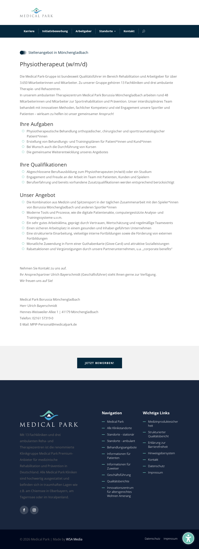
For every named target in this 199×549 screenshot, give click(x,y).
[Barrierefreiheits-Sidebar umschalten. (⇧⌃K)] (188, 538)
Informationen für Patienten (119, 456)
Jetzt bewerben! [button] (99, 363)
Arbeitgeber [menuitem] (84, 31)
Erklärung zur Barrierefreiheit (158, 445)
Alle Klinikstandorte (119, 428)
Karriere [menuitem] (29, 31)
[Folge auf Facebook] (24, 510)
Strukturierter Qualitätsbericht (158, 434)
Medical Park (115, 421)
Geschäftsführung (119, 475)
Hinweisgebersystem (161, 453)
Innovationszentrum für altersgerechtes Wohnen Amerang (120, 492)
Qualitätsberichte (118, 481)
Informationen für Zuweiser (119, 466)
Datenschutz (156, 466)
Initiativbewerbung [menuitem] (55, 31)
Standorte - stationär (120, 434)
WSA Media (74, 539)
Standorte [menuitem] (106, 31)
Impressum (155, 472)
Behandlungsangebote (122, 447)
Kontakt (153, 459)
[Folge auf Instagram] (34, 510)
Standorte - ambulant (121, 441)
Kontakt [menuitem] (129, 31)
